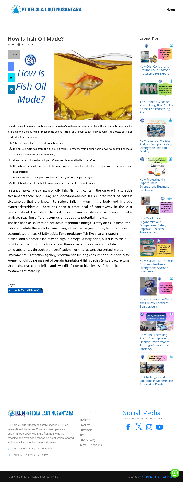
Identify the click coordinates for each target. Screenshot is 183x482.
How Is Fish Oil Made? (26, 290)
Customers (86, 430)
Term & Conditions (91, 445)
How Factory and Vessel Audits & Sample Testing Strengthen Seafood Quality (156, 146)
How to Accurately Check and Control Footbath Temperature (156, 303)
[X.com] (139, 428)
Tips (82, 435)
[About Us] (41, 416)
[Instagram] (149, 428)
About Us (85, 420)
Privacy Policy (87, 440)
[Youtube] (160, 428)
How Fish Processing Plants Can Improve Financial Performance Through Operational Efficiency (154, 342)
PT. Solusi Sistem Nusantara (157, 476)
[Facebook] (128, 428)
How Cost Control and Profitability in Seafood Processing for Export (155, 70)
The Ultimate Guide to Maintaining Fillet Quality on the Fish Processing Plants (156, 107)
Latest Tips (149, 38)
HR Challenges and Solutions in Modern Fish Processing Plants (156, 380)
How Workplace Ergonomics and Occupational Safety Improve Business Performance (153, 225)
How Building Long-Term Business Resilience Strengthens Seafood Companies (157, 266)
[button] (171, 22)
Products (85, 425)
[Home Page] (46, 9)
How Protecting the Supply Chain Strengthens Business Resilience (154, 185)
